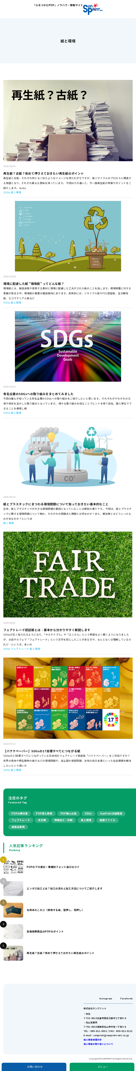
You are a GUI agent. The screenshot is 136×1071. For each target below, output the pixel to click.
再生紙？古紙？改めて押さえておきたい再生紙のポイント (61, 953)
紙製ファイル (107, 820)
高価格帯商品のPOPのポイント (45, 931)
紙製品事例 (18, 827)
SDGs (88, 813)
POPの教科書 (20, 813)
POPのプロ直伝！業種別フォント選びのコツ (53, 867)
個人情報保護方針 (93, 1039)
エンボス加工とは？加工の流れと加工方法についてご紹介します (64, 888)
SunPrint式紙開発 (111, 813)
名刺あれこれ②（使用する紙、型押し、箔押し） (55, 910)
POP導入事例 (44, 813)
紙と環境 (86, 820)
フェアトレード (21, 820)
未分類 (42, 820)
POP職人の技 (69, 813)
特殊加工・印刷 (63, 820)
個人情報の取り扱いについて (98, 1044)
